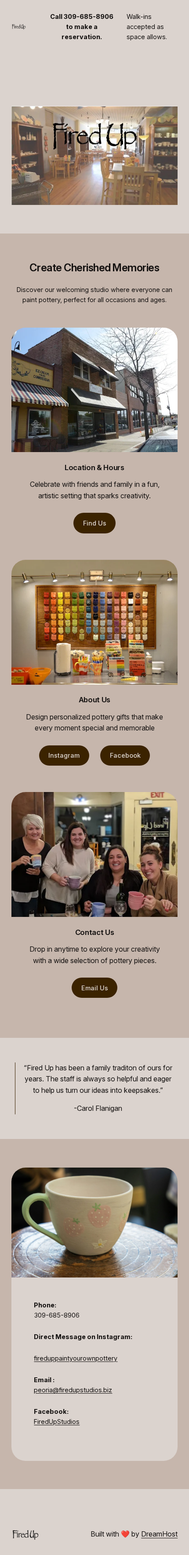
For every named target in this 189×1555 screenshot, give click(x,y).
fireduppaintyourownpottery (75, 1358)
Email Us (94, 988)
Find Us (94, 523)
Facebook (125, 755)
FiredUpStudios (57, 1421)
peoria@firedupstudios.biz (73, 1390)
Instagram (64, 755)
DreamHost (159, 1533)
